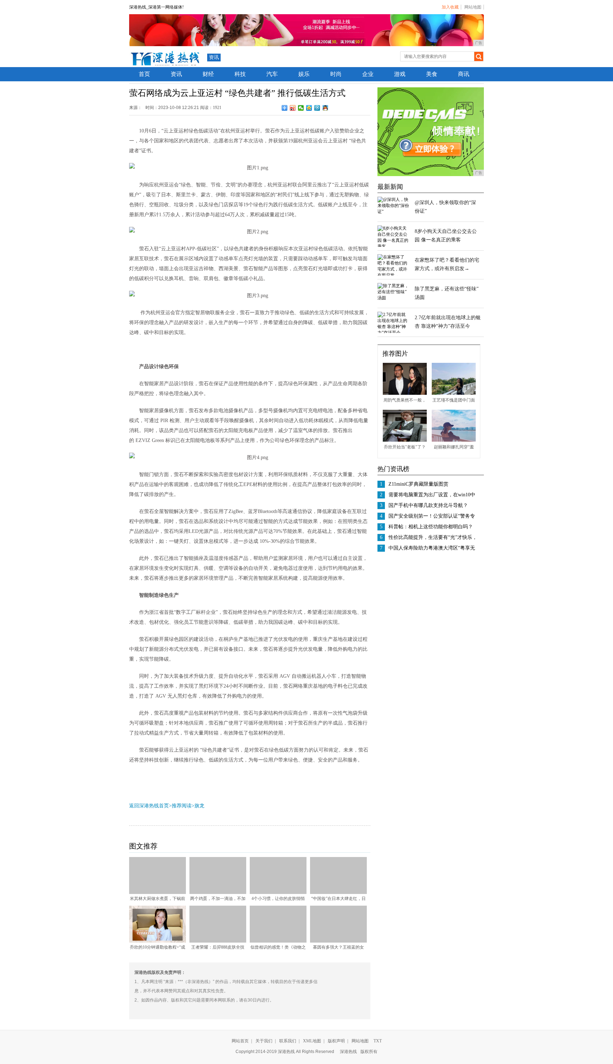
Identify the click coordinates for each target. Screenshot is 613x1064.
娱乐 (304, 74)
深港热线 (348, 1051)
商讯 (463, 74)
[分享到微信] (301, 108)
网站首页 (240, 1040)
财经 (208, 74)
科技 (240, 74)
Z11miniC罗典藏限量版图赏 (418, 484)
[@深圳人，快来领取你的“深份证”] (393, 211)
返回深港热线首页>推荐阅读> (161, 805)
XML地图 (312, 1040)
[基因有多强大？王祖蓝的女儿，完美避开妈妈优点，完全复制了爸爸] (338, 941)
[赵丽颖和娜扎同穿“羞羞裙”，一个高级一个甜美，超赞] (454, 440)
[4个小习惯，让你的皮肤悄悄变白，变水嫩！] (278, 892)
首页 (144, 74)
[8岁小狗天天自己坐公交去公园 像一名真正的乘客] (393, 246)
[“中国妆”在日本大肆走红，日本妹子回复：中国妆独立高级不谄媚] (338, 892)
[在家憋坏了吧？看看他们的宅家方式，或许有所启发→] (393, 275)
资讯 (214, 57)
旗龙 (199, 805)
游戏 (399, 74)
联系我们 (287, 1040)
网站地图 (472, 7)
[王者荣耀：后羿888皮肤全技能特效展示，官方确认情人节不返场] (217, 941)
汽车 (272, 74)
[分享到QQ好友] (325, 108)
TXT (378, 1040)
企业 (368, 74)
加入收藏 (450, 7)
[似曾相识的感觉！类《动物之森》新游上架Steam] (278, 941)
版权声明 (336, 1040)
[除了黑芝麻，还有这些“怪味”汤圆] (393, 297)
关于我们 (263, 1040)
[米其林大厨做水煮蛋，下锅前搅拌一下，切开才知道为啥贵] (157, 892)
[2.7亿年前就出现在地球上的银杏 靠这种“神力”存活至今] (393, 332)
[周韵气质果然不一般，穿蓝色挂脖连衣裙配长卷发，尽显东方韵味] (405, 393)
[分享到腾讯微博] (317, 108)
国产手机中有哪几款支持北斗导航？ (428, 505)
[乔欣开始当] (405, 440)
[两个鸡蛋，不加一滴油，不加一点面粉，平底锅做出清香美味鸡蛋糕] (217, 892)
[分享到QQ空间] (309, 108)
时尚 (336, 74)
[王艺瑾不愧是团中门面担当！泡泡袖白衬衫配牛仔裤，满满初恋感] (454, 393)
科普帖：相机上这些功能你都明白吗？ (430, 526)
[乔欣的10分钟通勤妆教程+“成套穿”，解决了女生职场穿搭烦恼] (157, 941)
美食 (431, 74)
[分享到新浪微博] (293, 108)
